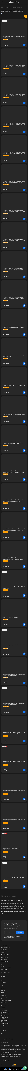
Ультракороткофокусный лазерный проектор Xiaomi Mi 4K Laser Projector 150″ (14, 384)
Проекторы (8, 7)
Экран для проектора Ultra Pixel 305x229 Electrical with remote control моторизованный (14, 821)
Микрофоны (3, 988)
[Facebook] (2, 1060)
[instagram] (5, 1060)
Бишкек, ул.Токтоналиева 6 (14, 1056)
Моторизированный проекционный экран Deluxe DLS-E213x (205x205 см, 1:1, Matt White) (14, 67)
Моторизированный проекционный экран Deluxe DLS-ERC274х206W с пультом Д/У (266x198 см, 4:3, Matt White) (14, 154)
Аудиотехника (4, 1002)
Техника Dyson (4, 1010)
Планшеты (3, 1003)
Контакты (3, 952)
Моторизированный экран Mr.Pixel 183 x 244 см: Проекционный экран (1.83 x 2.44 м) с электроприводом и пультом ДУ (14, 240)
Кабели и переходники (6, 1000)
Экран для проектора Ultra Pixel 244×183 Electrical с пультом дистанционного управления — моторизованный (14, 763)
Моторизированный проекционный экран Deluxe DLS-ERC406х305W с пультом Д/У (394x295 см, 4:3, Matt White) (14, 182)
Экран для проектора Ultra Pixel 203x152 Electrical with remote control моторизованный (14, 675)
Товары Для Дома (5, 1023)
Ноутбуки (3, 993)
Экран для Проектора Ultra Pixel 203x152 (14, 645)
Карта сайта (3, 1054)
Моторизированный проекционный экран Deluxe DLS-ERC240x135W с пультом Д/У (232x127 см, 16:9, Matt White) (14, 125)
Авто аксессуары (4, 1015)
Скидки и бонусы (4, 962)
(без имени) (3, 978)
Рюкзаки (3, 1025)
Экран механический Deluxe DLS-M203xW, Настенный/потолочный (12, 849)
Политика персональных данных (14, 1054)
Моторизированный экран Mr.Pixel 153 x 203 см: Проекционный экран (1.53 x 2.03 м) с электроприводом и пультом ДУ (14, 211)
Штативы (3, 990)
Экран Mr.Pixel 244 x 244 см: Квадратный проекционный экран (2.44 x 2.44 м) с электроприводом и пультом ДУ (14, 530)
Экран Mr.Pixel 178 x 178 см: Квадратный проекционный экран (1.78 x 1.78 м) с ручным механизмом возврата (14, 443)
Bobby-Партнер (4, 957)
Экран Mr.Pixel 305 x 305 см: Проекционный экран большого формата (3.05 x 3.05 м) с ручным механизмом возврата (14, 560)
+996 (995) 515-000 (7, 1039)
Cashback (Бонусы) (5, 961)
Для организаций (5, 954)
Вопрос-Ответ (4, 959)
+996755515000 (4, 1056)
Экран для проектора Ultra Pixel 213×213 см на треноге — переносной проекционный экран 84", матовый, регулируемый (14, 734)
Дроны (2, 992)
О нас (2, 964)
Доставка (3, 955)
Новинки (3, 980)
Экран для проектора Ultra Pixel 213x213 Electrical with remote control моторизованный (14, 704)
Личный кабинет (4, 1035)
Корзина (3, 1033)
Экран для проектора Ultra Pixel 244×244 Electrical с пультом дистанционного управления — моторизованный (14, 792)
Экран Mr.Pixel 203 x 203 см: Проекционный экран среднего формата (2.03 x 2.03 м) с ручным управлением (13, 472)
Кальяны (3, 1008)
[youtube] (8, 1060)
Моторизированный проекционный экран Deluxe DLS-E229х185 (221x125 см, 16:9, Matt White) (14, 96)
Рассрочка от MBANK (5, 947)
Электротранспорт (5, 1026)
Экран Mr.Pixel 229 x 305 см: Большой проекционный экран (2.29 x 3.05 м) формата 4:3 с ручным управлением (13, 501)
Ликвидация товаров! (5, 972)
